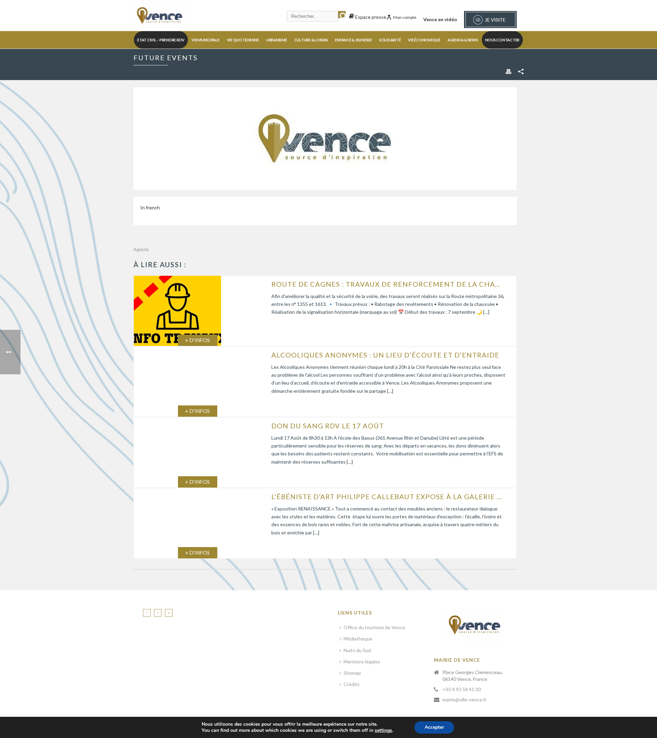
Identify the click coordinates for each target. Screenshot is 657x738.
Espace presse (370, 17)
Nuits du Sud (357, 650)
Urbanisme (276, 40)
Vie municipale (206, 40)
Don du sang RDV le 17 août (327, 426)
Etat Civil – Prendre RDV (160, 40)
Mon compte (404, 17)
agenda (141, 249)
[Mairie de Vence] (159, 15)
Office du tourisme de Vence (374, 627)
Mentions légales (362, 661)
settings (383, 730)
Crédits (352, 684)
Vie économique (424, 40)
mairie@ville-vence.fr (464, 699)
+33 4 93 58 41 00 (461, 689)
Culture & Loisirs (311, 40)
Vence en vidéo (440, 19)
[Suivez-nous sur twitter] (158, 613)
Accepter (434, 727)
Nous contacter (502, 40)
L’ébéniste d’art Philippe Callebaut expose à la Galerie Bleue (388, 496)
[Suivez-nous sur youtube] (168, 613)
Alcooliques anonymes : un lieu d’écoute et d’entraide (385, 355)
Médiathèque (358, 639)
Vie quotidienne (243, 40)
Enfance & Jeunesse (353, 40)
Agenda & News (463, 40)
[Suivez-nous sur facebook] (147, 613)
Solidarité (390, 40)
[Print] (508, 71)
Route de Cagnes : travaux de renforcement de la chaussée (388, 284)
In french (150, 207)
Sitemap (352, 673)
